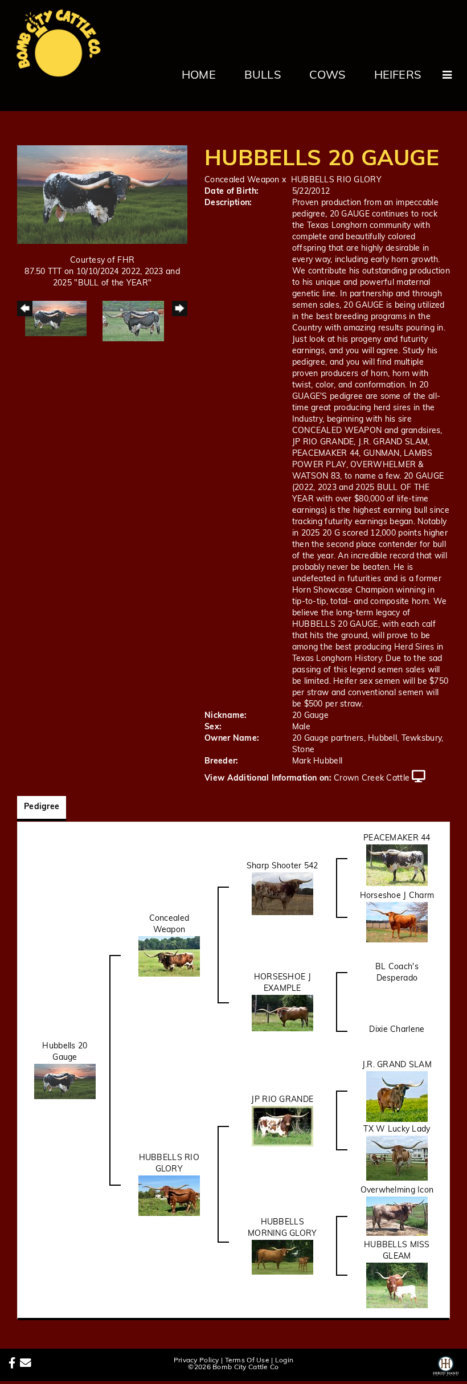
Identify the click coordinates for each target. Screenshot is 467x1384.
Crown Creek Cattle (371, 778)
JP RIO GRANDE (282, 1100)
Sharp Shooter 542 (282, 866)
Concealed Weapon (241, 180)
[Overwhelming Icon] (397, 1216)
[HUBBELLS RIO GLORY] (169, 1195)
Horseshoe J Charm (397, 896)
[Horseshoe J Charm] (397, 922)
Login (284, 1360)
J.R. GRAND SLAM (397, 1065)
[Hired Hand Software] (445, 1364)
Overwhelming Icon (397, 1190)
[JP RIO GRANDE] (282, 1126)
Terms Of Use (247, 1360)
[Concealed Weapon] (169, 956)
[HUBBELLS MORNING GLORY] (282, 1257)
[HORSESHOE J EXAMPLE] (282, 1013)
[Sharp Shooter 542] (282, 893)
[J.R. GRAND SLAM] (397, 1096)
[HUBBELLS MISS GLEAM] (397, 1285)
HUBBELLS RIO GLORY (336, 180)
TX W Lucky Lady (396, 1129)
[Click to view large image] (102, 194)
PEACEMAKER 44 (397, 838)
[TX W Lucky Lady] (397, 1158)
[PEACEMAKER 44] (397, 865)
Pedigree (41, 807)
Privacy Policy (196, 1360)
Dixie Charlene (396, 1030)
